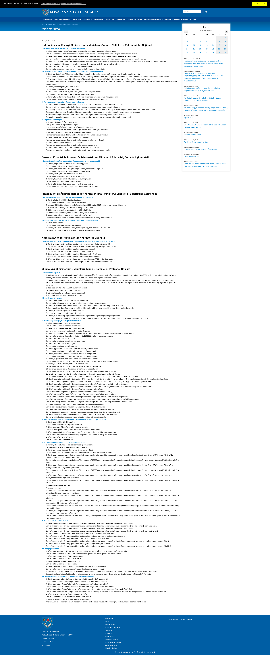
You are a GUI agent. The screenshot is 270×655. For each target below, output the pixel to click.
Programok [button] (109, 19)
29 (219, 52)
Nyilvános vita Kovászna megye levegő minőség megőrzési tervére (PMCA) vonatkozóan (202, 89)
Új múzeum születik (191, 156)
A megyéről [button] (47, 19)
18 (194, 49)
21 (213, 49)
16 (225, 45)
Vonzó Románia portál (192, 135)
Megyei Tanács (52, 24)
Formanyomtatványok (63, 24)
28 (213, 52)
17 (187, 49)
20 (207, 49)
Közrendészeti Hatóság (113, 642)
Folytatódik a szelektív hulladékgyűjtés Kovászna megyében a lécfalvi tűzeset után (202, 99)
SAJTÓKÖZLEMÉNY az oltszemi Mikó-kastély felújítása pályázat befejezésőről (205, 126)
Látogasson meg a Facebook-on (181, 619)
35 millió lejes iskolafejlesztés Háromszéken (200, 149)
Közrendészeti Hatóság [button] (153, 19)
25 (194, 52)
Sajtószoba (109, 630)
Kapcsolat (46, 645)
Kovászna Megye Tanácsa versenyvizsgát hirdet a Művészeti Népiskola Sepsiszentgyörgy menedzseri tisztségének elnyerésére (203, 63)
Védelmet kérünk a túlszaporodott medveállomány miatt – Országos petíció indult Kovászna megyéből (205, 165)
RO (206, 12)
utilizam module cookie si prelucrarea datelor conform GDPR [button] (63, 4)
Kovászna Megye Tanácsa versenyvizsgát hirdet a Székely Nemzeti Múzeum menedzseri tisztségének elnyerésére (206, 109)
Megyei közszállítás (135, 19)
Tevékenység (109, 636)
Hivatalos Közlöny (111, 648)
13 (207, 45)
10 (187, 45)
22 (219, 49)
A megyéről (109, 618)
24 (187, 52)
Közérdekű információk (112, 627)
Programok (109, 633)
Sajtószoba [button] (97, 19)
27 (207, 52)
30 (225, 52)
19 (200, 49)
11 (194, 45)
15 (219, 45)
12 (200, 45)
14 (213, 45)
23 (225, 49)
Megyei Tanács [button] (65, 19)
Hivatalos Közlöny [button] (188, 19)
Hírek (56, 19)
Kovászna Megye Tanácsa (74, 12)
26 (200, 52)
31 (187, 56)
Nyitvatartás (188, 117)
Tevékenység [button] (121, 19)
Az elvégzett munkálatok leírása (196, 142)
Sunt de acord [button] (259, 4)
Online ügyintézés (173, 19)
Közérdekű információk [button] (82, 19)
